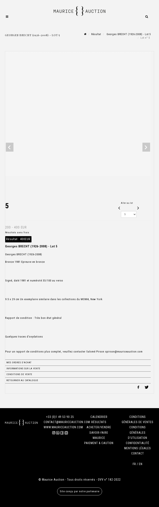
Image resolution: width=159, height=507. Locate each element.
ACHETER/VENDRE (99, 427)
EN (140, 464)
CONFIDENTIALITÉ (137, 443)
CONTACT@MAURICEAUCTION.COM (67, 422)
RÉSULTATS (98, 422)
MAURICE (99, 437)
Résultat (96, 34)
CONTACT (137, 453)
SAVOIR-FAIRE (98, 432)
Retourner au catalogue (22, 380)
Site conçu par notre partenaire (79, 491)
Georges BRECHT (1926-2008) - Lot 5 (128, 34)
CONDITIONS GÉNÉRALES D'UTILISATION (137, 432)
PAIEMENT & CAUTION (98, 443)
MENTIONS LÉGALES (137, 448)
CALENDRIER (98, 417)
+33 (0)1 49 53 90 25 (60, 417)
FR (134, 464)
